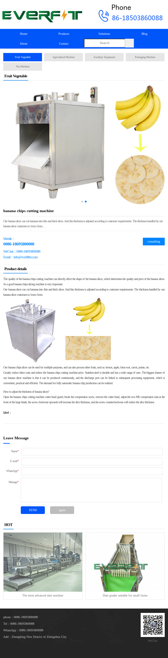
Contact (63, 43)
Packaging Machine (145, 57)
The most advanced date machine (42, 595)
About (23, 43)
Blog (144, 33)
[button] (82, 201)
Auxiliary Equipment (104, 57)
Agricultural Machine (63, 57)
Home (23, 33)
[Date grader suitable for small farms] (125, 562)
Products (63, 33)
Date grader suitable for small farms (125, 595)
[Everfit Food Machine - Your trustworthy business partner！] (42, 14)
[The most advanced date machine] (43, 562)
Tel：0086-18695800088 (18, 623)
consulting (153, 241)
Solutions (104, 33)
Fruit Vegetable (23, 57)
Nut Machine (23, 66)
